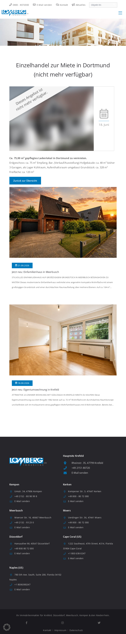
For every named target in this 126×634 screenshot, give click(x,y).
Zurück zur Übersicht (25, 180)
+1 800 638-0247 (76, 553)
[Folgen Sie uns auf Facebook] (26, 622)
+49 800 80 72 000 (24, 548)
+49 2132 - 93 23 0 (24, 522)
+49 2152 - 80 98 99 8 (25, 496)
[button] (7, 627)
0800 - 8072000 (20, 4)
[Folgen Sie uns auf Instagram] (62, 622)
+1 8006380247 (22, 584)
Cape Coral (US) (72, 536)
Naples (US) (16, 567)
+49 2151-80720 (81, 468)
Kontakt (63, 4)
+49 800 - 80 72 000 (78, 496)
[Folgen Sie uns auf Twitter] (99, 622)
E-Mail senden (44, 4)
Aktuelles (80, 4)
